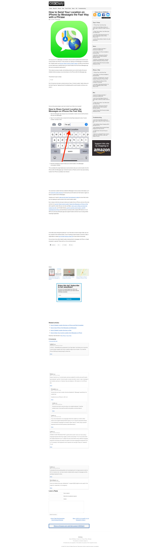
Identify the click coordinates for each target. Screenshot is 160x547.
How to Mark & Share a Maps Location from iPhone (68, 277)
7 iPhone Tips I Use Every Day (99, 25)
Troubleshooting (82, 8)
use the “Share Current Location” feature (69, 63)
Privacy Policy (84, 539)
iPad (63, 8)
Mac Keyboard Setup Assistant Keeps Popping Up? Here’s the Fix (101, 128)
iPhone (59, 8)
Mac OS (55, 8)
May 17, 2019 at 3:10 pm (55, 375)
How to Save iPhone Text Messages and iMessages (63, 328)
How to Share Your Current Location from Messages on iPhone (54, 278)
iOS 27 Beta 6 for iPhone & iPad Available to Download (99, 81)
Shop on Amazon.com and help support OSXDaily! (69, 526)
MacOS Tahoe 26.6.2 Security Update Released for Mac (101, 63)
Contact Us (79, 539)
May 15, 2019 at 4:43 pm (55, 481)
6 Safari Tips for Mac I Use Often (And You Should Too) (101, 32)
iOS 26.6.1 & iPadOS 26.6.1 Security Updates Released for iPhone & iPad (100, 60)
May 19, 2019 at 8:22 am (57, 404)
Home (50, 8)
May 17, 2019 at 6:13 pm (56, 390)
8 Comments (57, 19)
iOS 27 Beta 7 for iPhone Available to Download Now (100, 52)
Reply (51, 354)
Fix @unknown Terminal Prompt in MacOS (100, 131)
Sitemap (89, 539)
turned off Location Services (57, 192)
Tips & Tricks (68, 8)
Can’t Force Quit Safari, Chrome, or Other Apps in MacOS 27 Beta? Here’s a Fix (101, 28)
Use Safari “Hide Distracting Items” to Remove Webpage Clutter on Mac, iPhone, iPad (101, 36)
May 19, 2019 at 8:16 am (56, 416)
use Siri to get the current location (73, 208)
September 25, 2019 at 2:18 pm (56, 345)
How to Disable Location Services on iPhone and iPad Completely (67, 325)
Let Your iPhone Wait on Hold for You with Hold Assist (101, 39)
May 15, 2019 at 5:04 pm (55, 432)
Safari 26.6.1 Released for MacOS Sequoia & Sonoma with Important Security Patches (100, 56)
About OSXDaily (72, 539)
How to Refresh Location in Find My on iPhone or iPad (81, 277)
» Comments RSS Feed (53, 341)
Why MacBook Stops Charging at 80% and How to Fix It (101, 125)
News (73, 8)
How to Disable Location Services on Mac (61, 330)
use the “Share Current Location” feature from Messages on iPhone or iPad (71, 204)
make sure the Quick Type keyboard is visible (69, 197)
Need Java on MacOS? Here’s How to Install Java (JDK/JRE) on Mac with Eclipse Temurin (101, 135)
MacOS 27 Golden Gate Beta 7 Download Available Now (99, 49)
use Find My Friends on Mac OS (66, 236)
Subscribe (69, 299)
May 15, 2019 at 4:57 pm (55, 468)
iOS (76, 8)
